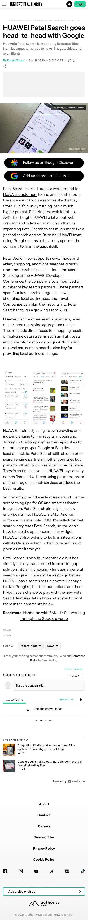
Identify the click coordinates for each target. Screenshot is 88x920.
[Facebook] (5, 871)
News (7, 630)
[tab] (14, 699)
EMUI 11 (49, 520)
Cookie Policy (44, 859)
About (44, 804)
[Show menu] (4, 4)
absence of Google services (33, 200)
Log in (68, 669)
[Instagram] (21, 871)
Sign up (78, 669)
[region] (44, 726)
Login (80, 4)
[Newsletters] (67, 871)
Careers (44, 826)
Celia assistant (28, 543)
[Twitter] (52, 871)
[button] (44, 4)
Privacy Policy (44, 848)
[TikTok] (83, 871)
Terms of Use (44, 837)
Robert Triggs (16, 60)
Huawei (7, 635)
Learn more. (74, 20)
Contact (44, 815)
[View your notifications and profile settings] (81, 700)
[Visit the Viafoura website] (76, 781)
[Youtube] (36, 871)
